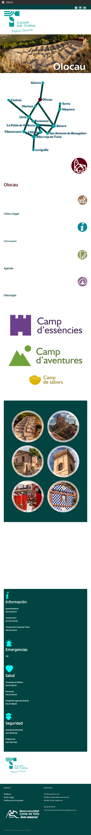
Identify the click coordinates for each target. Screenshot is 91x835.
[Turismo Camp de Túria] (18, 21)
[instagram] (80, 9)
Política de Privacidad (13, 800)
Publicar (7, 794)
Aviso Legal (9, 797)
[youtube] (84, 9)
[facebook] (76, 9)
